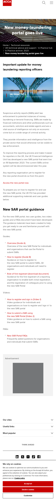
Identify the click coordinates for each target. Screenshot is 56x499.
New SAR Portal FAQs (17, 335)
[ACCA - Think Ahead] (7, 5)
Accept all (28, 484)
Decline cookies (28, 490)
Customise (28, 496)
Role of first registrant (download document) (28, 273)
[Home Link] (28, 444)
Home (6, 45)
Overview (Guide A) (16, 243)
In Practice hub (45, 48)
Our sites (7, 420)
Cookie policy (19, 478)
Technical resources (20, 45)
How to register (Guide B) (19, 257)
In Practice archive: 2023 (17, 50)
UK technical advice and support (20, 48)
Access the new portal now (15, 183)
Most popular (9, 433)
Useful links (8, 426)
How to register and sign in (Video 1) (24, 299)
